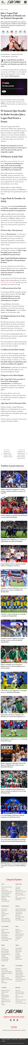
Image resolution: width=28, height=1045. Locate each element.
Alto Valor (18, 888)
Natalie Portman (19, 931)
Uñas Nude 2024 (5, 959)
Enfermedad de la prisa (20, 898)
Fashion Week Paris (20, 934)
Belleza (3, 945)
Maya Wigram (19, 937)
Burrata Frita (4, 968)
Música (17, 945)
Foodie (2, 965)
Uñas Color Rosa (5, 952)
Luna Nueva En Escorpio (21, 1000)
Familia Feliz (18, 899)
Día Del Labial (4, 960)
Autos (2, 884)
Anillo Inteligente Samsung (5, 997)
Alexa (2, 993)
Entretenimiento (5, 906)
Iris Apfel (18, 938)
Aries (17, 998)
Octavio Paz (4, 934)
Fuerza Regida (19, 948)
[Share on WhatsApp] (16, 31)
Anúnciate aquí (14, 1039)
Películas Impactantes (6, 921)
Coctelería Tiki (19, 981)
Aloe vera (3, 948)
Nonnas (3, 912)
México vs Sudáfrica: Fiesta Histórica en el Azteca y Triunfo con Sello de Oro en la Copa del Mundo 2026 (13, 791)
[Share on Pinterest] (12, 31)
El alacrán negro (5, 929)
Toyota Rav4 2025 (5, 901)
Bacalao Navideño (5, 978)
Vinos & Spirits (19, 965)
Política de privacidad (5, 1039)
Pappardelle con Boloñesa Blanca (6, 974)
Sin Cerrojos (4, 910)
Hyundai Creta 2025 (5, 896)
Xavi (2, 916)
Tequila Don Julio (19, 973)
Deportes (6, 9)
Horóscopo (18, 987)
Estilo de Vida (19, 884)
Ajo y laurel (18, 887)
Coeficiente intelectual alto (20, 895)
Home (2, 9)
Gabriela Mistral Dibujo (6, 938)
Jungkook (18, 957)
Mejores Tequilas (19, 974)
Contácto (3, 1041)
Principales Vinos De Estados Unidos (20, 977)
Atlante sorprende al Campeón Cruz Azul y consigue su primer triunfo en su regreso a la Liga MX (13, 491)
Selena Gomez (19, 951)
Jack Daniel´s (18, 968)
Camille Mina (4, 909)
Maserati (3, 898)
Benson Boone (19, 949)
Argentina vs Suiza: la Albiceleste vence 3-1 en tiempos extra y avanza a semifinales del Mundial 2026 (14, 590)
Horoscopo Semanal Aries (20, 994)
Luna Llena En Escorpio (21, 1003)
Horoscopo (18, 990)
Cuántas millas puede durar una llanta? (5, 894)
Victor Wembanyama (20, 916)
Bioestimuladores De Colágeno (5, 955)
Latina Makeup (4, 957)
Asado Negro (4, 982)
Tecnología (3, 987)
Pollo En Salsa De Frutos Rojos (6, 980)
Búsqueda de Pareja (5, 990)
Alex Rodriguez (19, 913)
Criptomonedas (4, 992)
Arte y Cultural (4, 926)
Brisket (2, 976)
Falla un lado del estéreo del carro (6, 888)
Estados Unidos (19, 971)
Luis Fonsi (18, 954)
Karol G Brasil (19, 959)
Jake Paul (18, 915)
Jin (16, 940)
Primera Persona (19, 890)
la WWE (23, 360)
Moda (17, 926)
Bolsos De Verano (19, 935)
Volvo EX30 (4, 899)
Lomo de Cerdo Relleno (6, 971)
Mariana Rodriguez (5, 932)
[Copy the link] (24, 31)
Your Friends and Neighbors (5, 914)
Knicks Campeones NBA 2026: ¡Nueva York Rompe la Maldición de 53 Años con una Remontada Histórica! (13, 765)
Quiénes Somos (22, 1039)
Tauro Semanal (19, 1001)
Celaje (2, 931)
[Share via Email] (20, 31)
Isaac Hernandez (5, 940)
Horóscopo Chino (19, 996)
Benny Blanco (18, 956)
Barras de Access (19, 893)
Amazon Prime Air (5, 1000)
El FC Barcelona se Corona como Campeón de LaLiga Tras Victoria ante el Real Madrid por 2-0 (14, 865)
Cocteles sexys (19, 970)
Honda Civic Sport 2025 (6, 891)
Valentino (18, 932)
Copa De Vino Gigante (20, 979)
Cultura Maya (4, 937)
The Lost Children (5, 918)
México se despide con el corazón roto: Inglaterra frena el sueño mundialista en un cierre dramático (13, 666)
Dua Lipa (18, 952)
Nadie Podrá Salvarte (5, 920)
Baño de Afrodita (5, 951)
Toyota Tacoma (4, 890)
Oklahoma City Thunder (21, 910)
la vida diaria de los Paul (8, 282)
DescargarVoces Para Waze (5, 1002)
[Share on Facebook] (3, 31)
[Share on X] (7, 31)
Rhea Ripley (18, 918)
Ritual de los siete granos (21, 891)
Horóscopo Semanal (20, 992)
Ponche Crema (4, 970)
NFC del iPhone (5, 995)
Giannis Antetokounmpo (21, 909)
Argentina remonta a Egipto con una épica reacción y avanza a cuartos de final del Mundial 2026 (12, 640)
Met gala (17, 929)
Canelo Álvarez (19, 912)
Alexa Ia (3, 1004)
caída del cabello (5, 949)
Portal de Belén (4, 935)
